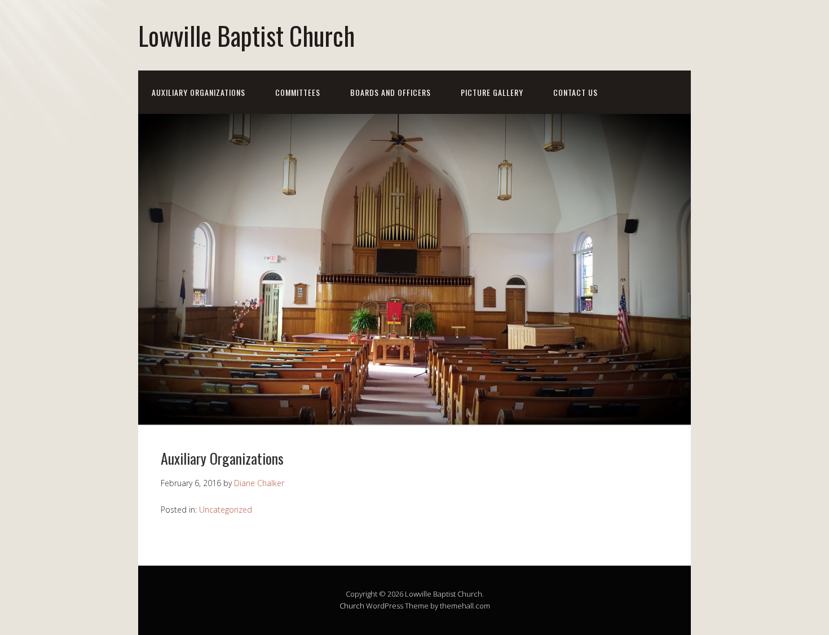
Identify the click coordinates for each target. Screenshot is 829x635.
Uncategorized (225, 509)
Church (351, 606)
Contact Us (575, 92)
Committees (297, 92)
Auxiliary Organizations (198, 92)
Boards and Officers (390, 92)
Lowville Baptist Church (246, 35)
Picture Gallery (492, 92)
